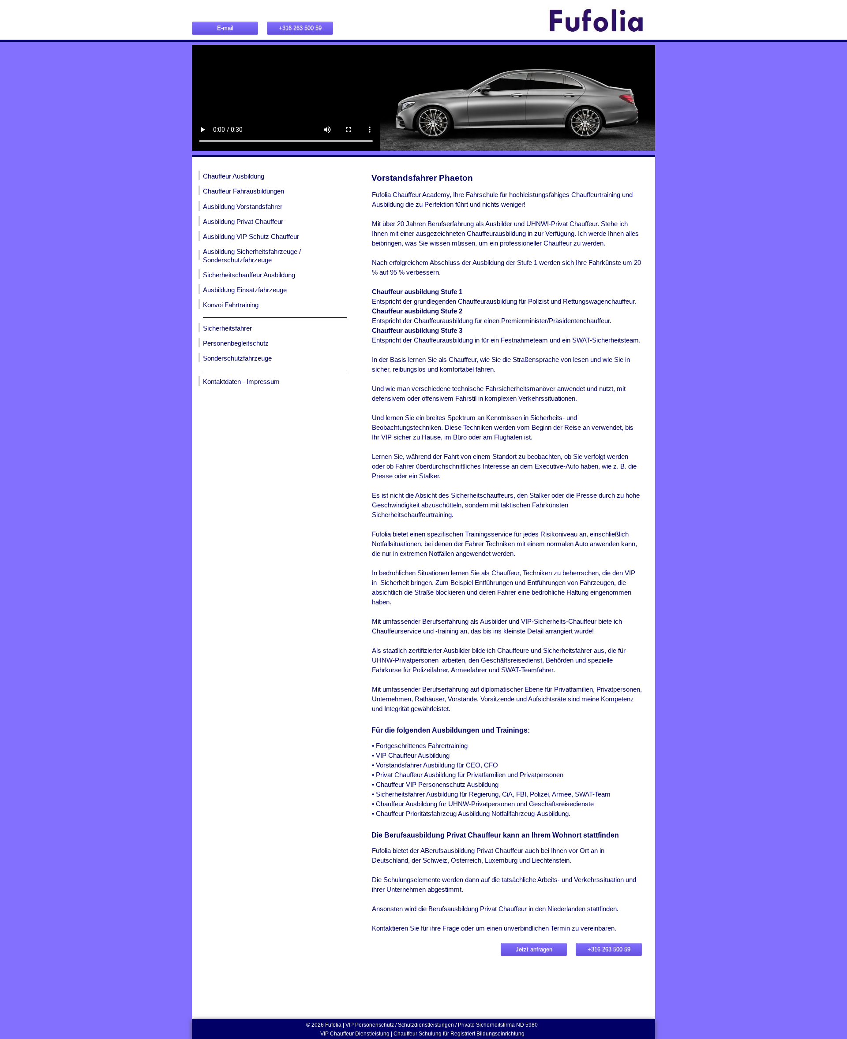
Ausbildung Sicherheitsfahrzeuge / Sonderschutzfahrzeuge (252, 256)
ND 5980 (527, 1025)
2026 (318, 1025)
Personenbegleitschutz (236, 343)
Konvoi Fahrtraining (231, 305)
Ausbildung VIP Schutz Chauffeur (251, 236)
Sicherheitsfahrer (227, 328)
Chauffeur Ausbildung (233, 176)
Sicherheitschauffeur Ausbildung (249, 275)
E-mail (225, 28)
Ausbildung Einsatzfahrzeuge (245, 290)
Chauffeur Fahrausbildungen (243, 191)
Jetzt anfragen (534, 949)
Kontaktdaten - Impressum (241, 381)
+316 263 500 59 (300, 28)
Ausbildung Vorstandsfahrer (242, 206)
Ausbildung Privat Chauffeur (243, 221)
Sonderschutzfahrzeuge (237, 358)
